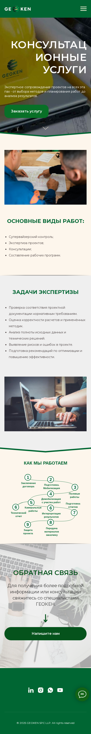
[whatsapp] (50, 690)
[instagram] (40, 690)
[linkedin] (31, 690)
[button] (26, 111)
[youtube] (60, 690)
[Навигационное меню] (83, 9)
